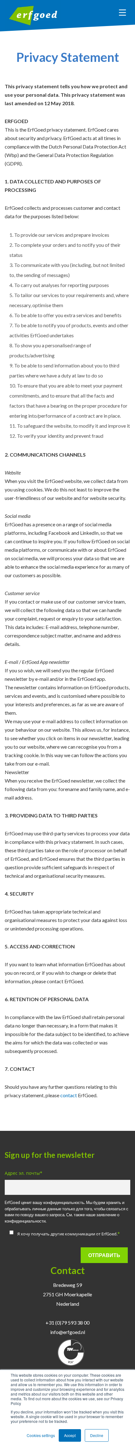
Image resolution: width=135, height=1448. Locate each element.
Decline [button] (96, 1435)
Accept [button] (70, 1435)
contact (68, 1095)
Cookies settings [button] (41, 1435)
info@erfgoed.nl (67, 1332)
